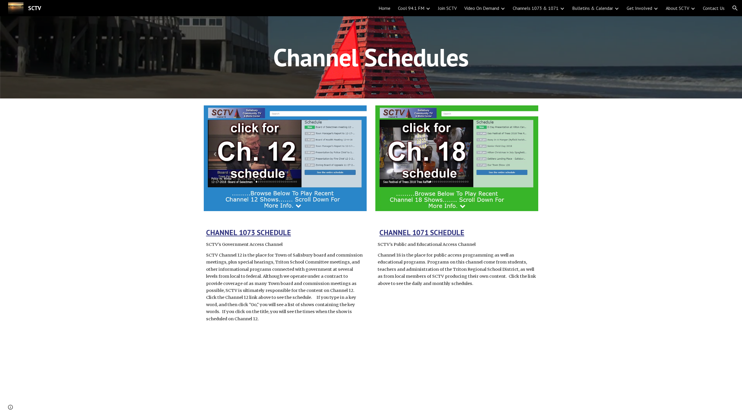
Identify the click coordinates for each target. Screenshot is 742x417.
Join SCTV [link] (447, 8)
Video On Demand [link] (481, 8)
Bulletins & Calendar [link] (592, 8)
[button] (735, 8)
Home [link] (384, 8)
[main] (371, 57)
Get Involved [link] (639, 8)
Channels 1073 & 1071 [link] (536, 8)
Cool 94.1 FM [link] (411, 8)
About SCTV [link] (677, 8)
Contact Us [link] (714, 8)
